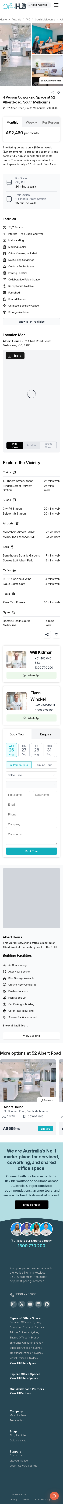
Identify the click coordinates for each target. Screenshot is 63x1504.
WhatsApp (34, 675)
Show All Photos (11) (51, 80)
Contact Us (16, 1455)
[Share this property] (47, 634)
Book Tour (31, 851)
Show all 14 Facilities (32, 321)
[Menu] (56, 4)
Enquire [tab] (45, 734)
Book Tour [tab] (17, 734)
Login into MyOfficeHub (23, 1465)
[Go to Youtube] (30, 1304)
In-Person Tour (19, 764)
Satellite (31, 445)
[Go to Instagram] (13, 1304)
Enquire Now (31, 1204)
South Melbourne (45, 19)
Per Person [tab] (50, 122)
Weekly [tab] (31, 122)
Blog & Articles (18, 1435)
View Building (31, 1035)
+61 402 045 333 (43, 660)
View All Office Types (23, 1363)
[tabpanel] (31, 134)
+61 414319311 (45, 705)
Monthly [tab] (12, 122)
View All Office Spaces (24, 1378)
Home (3, 19)
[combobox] (31, 774)
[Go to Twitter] (21, 1304)
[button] (31, 54)
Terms (26, 1499)
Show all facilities (14, 1025)
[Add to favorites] (56, 634)
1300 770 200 (44, 667)
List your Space (19, 1460)
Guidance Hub (18, 1440)
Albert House (12, 937)
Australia (16, 19)
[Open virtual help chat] (54, 1496)
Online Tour (44, 764)
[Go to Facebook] (46, 1304)
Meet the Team (18, 1415)
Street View (48, 445)
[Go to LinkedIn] (38, 1304)
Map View (15, 445)
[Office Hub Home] (14, 6)
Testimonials (17, 1420)
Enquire (45, 1128)
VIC (28, 19)
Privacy (13, 1499)
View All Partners (20, 1393)
